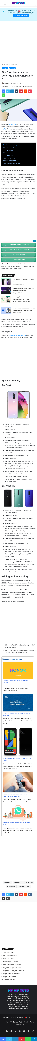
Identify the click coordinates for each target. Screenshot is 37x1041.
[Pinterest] (21, 91)
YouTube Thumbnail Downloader (19, 249)
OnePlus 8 (11, 886)
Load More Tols (9, 980)
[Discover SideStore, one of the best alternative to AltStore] (6, 290)
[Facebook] (3, 91)
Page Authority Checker (11, 974)
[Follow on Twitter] (10, 83)
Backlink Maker (8, 959)
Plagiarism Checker (10, 956)
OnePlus (4, 129)
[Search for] (35, 5)
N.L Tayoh (6, 83)
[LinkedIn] (12, 91)
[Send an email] (11, 83)
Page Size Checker (10, 977)
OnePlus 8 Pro (24, 886)
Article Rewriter (8, 953)
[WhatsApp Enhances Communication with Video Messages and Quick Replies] (6, 299)
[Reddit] (25, 91)
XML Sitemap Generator (12, 965)
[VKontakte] (30, 894)
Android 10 (18, 882)
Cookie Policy (29, 1022)
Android (7, 882)
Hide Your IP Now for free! (21, 15)
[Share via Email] (3, 898)
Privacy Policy (18, 1022)
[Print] (8, 898)
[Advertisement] (18, 41)
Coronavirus (12, 124)
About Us (9, 1022)
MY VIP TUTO (30, 1017)
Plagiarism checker (19, 259)
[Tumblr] (16, 91)
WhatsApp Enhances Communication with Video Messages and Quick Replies (21, 299)
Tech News (13, 64)
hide (15, 145)
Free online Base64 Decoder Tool (19, 244)
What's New (12, 68)
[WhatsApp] (3, 95)
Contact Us (20, 1025)
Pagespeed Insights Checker (13, 971)
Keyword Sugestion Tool (12, 968)
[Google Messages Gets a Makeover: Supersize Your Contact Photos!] (6, 310)
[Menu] (5, 5)
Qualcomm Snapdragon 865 (17, 335)
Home (5, 64)
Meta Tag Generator (10, 962)
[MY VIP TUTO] (18, 3)
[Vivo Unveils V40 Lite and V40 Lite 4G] (6, 281)
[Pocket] (30, 91)
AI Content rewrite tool (19, 254)
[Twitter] (8, 91)
